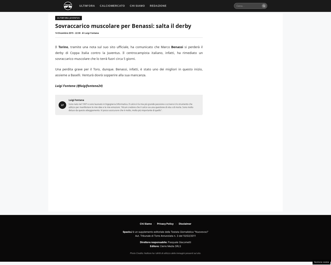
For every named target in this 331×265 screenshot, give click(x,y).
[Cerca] (264, 6)
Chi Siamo (146, 223)
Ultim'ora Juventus (68, 18)
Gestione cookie (321, 262)
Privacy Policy (165, 223)
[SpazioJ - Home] (68, 6)
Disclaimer (185, 223)
